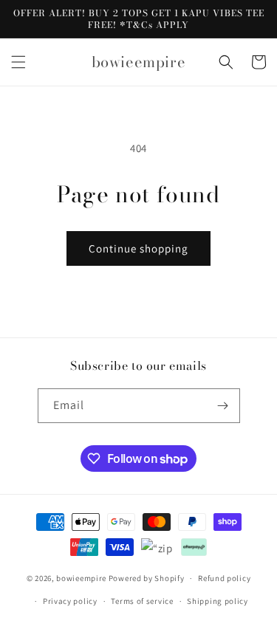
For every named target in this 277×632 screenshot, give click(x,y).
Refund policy (224, 578)
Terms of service (142, 601)
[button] (18, 62)
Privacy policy (70, 601)
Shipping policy (217, 601)
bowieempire (81, 578)
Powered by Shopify (147, 578)
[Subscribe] (223, 405)
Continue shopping (138, 248)
